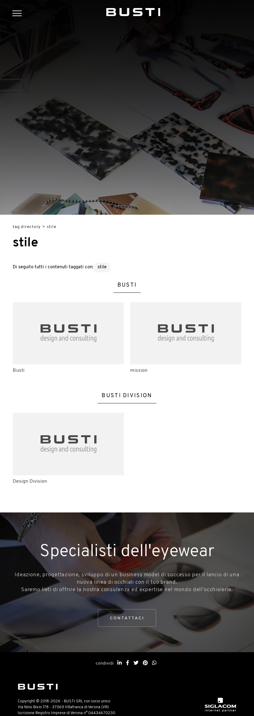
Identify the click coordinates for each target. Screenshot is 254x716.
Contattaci (127, 618)
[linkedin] (119, 663)
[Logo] (133, 11)
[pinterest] (145, 663)
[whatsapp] (154, 663)
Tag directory (27, 227)
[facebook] (127, 663)
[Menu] (20, 14)
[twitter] (136, 663)
